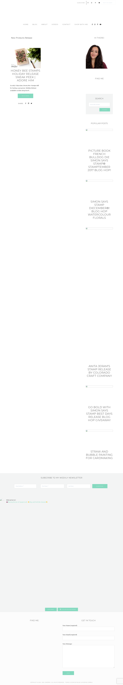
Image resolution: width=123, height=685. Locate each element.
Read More (25, 95)
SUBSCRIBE (81, 2)
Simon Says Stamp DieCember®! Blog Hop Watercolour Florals (99, 209)
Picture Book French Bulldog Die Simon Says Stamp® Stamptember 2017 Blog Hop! (99, 160)
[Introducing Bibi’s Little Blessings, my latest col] (30, 555)
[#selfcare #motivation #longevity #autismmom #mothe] (10, 509)
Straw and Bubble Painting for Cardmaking (99, 455)
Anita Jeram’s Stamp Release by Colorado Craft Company (99, 370)
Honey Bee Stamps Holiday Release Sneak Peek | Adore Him (25, 75)
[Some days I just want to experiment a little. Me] (113, 535)
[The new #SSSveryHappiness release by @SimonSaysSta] (92, 529)
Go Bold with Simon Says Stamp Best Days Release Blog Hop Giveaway (99, 414)
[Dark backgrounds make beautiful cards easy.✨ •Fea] (51, 535)
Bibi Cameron (61, 14)
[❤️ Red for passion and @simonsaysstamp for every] (72, 539)
